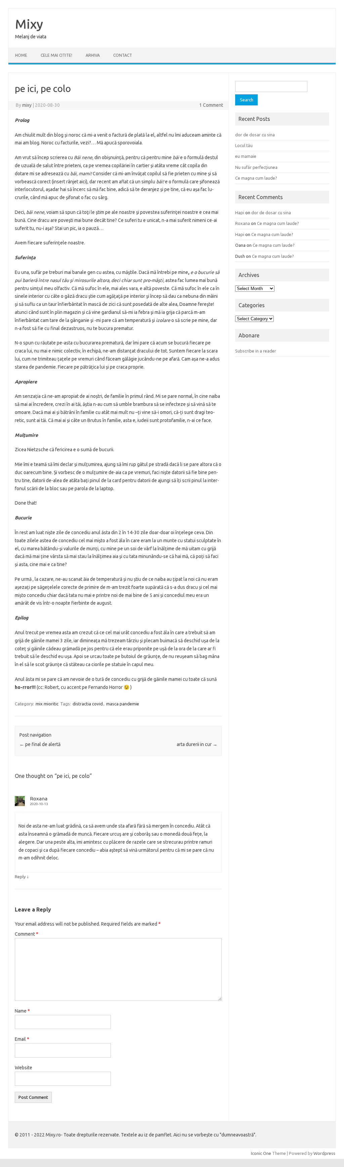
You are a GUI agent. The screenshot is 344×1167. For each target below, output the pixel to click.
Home (21, 55)
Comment (26, 934)
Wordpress (324, 1153)
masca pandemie (122, 703)
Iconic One (261, 1153)
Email (22, 1039)
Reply (20, 876)
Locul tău (244, 145)
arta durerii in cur (197, 744)
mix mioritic (47, 703)
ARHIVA (93, 55)
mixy (27, 105)
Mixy (29, 24)
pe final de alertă (39, 744)
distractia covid (88, 703)
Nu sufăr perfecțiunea (256, 167)
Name (22, 1011)
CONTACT (122, 55)
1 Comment (211, 105)
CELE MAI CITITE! (56, 55)
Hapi (239, 212)
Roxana (38, 798)
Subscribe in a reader (255, 350)
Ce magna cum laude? (256, 178)
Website (23, 1067)
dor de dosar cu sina (255, 134)
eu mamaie (245, 156)
